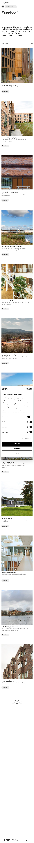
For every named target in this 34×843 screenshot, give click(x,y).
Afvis (17, 453)
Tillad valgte (17, 448)
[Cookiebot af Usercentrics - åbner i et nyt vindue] (25, 389)
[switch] (29, 422)
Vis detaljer (25, 438)
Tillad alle (17, 443)
